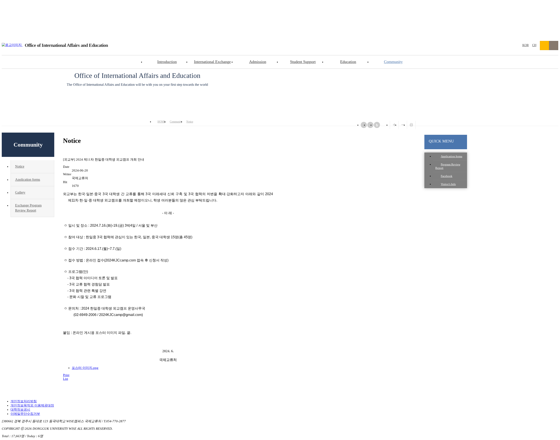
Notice (189, 121)
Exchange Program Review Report (28, 207)
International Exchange (212, 62)
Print (66, 375)
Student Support (303, 62)
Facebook (446, 176)
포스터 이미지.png (85, 368)
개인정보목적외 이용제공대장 (32, 405)
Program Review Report (447, 166)
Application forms (451, 156)
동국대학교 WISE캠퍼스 (544, 45)
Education (348, 62)
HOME (161, 121)
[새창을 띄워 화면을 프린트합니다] (411, 125)
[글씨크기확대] (394, 125)
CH (534, 45)
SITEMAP (553, 45)
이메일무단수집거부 (25, 413)
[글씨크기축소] (402, 125)
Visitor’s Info (448, 184)
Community (393, 62)
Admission (257, 62)
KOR (525, 45)
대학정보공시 (20, 409)
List (65, 378)
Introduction (167, 62)
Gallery (20, 192)
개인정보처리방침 (23, 401)
